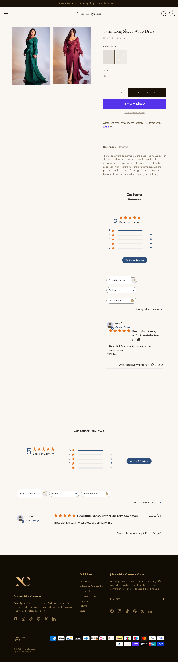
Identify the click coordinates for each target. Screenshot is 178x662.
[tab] (111, 147)
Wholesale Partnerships (91, 586)
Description (109, 147)
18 (104, 75)
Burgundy (121, 57)
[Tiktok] (31, 618)
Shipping (84, 601)
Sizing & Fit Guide (89, 596)
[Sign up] (162, 599)
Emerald (108, 57)
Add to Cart (146, 92)
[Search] (164, 14)
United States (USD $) (19, 638)
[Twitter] (46, 618)
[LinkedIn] (54, 618)
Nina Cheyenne (89, 13)
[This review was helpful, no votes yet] (152, 365)
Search (83, 610)
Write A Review (134, 260)
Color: (111, 46)
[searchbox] (119, 280)
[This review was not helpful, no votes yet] (159, 365)
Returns (83, 606)
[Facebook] (15, 618)
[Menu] (6, 13)
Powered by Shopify (22, 651)
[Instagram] (23, 618)
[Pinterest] (38, 618)
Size (105, 70)
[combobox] (121, 290)
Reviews (123, 147)
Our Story (85, 581)
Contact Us (85, 591)
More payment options (135, 112)
